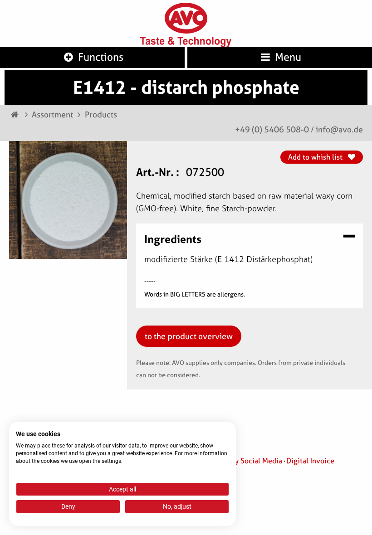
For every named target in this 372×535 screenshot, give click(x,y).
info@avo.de (339, 129)
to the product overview (189, 336)
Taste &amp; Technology (186, 42)
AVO (186, 18)
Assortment (52, 114)
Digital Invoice (310, 461)
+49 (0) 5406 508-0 (272, 129)
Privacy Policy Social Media (237, 461)
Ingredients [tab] (172, 238)
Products (101, 114)
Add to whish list (316, 157)
